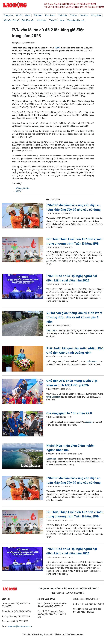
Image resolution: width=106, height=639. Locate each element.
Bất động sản (28, 20)
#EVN (18, 191)
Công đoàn (96, 15)
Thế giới (53, 20)
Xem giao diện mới (75, 20)
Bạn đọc (84, 15)
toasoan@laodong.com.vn (20, 626)
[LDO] (22, 216)
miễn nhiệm (92, 361)
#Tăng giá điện (22, 188)
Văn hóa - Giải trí (11, 20)
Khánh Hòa (51, 459)
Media (27, 15)
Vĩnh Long (50, 330)
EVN (57, 48)
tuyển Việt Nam (53, 397)
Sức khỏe (41, 20)
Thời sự (73, 15)
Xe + (62, 20)
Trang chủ (8, 15)
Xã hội (19, 15)
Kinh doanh (50, 15)
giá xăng (89, 422)
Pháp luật (62, 15)
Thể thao (38, 15)
